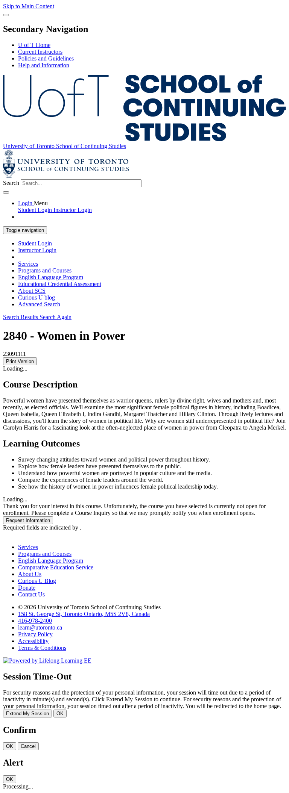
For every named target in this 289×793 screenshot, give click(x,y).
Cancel (28, 746)
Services (28, 263)
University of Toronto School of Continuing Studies (64, 146)
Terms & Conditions (42, 648)
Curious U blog (36, 297)
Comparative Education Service (55, 567)
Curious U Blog (37, 581)
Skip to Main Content (28, 6)
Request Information (28, 520)
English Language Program (50, 277)
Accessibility (33, 641)
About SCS (32, 291)
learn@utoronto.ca (40, 627)
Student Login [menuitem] (35, 210)
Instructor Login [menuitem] (72, 210)
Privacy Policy (35, 634)
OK (60, 713)
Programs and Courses (44, 270)
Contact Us (31, 594)
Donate (26, 587)
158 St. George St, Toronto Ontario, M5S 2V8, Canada (84, 614)
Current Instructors (40, 51)
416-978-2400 (35, 620)
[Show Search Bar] (6, 15)
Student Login (35, 243)
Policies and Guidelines (46, 58)
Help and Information (43, 65)
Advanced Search (39, 304)
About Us (29, 574)
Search (11, 183)
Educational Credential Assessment (59, 284)
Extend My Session (27, 713)
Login (26, 203)
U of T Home (34, 45)
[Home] (144, 139)
